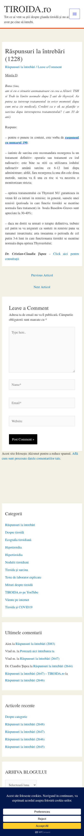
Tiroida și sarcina (16, 570)
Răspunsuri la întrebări (20, 525)
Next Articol (42, 287)
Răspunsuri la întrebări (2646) (24, 680)
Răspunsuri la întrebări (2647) (39, 658)
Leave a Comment (50, 67)
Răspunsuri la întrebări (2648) (24, 724)
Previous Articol (42, 275)
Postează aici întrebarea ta (37, 651)
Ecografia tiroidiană (18, 540)
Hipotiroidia (13, 547)
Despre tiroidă (14, 532)
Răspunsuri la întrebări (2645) (24, 746)
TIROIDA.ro (27, 8)
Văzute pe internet (17, 600)
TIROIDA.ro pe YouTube (21, 592)
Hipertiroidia (13, 555)
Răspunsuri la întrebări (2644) (53, 666)
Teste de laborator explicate (23, 577)
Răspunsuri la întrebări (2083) (35, 643)
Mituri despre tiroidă (19, 585)
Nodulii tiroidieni (17, 562)
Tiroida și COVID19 (18, 607)
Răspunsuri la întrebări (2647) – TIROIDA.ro (34, 673)
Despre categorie (16, 716)
